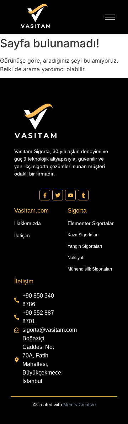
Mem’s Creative (79, 404)
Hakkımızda (27, 223)
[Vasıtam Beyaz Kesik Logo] (35, 16)
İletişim (22, 235)
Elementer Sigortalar (91, 223)
